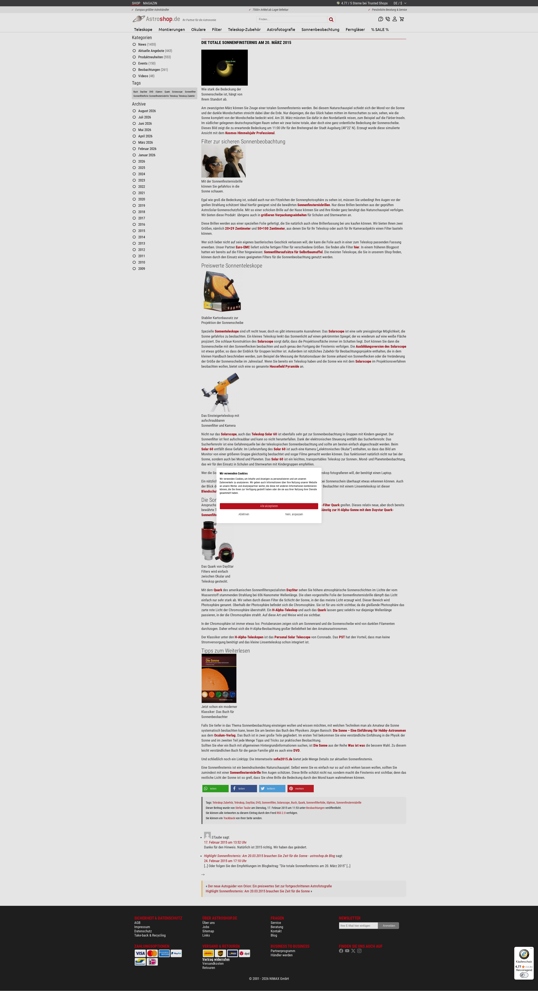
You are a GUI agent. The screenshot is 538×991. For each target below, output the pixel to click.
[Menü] (531, 949)
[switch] (524, 975)
